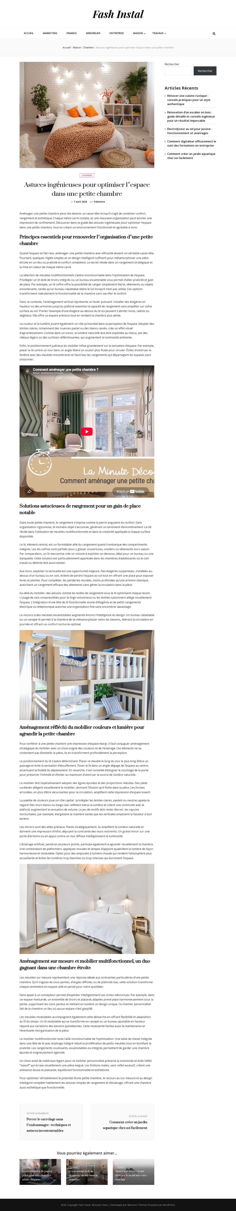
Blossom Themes (137, 1205)
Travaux (157, 33)
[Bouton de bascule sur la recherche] (214, 33)
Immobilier (93, 33)
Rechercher (172, 64)
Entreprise (117, 33)
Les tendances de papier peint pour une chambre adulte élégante (37, 1175)
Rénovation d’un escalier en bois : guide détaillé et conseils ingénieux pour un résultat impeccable (191, 116)
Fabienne (99, 201)
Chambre (87, 175)
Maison (138, 33)
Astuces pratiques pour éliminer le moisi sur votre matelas (131, 1175)
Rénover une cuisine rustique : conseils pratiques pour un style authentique (188, 100)
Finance (72, 33)
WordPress (169, 1205)
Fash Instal (118, 14)
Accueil (29, 33)
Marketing (50, 33)
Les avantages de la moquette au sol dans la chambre (83, 1175)
